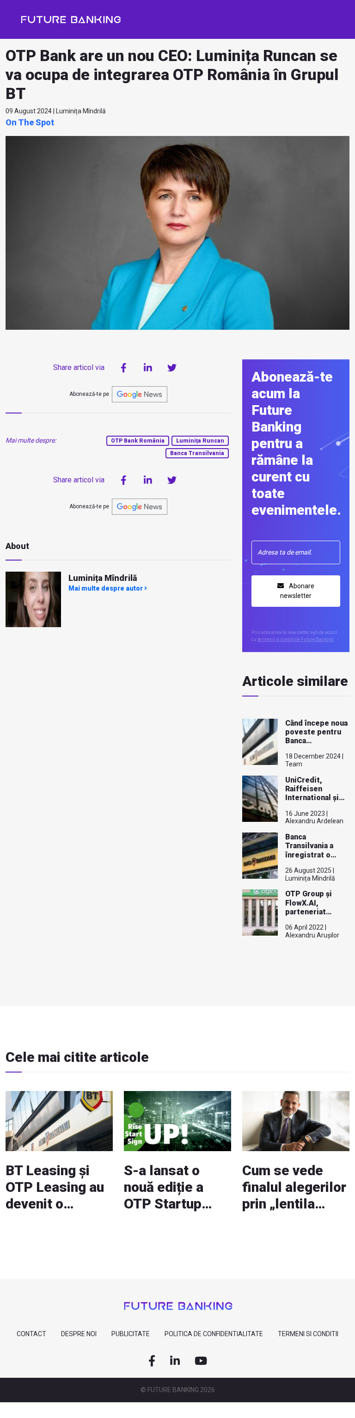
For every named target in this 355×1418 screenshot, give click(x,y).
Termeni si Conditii (308, 1334)
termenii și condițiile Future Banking (295, 639)
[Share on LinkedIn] (148, 367)
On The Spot (30, 122)
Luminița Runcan (200, 441)
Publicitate (130, 1334)
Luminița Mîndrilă (102, 578)
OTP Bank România (138, 441)
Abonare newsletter (297, 590)
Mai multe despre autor (106, 588)
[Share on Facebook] (124, 367)
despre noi (79, 1334)
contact (31, 1334)
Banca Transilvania (197, 453)
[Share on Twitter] (172, 367)
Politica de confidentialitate (214, 1334)
